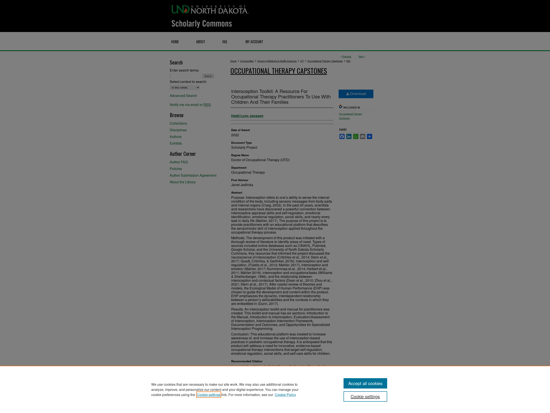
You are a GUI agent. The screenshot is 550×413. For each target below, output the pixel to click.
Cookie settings (208, 394)
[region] (275, 389)
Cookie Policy (285, 394)
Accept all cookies (365, 383)
